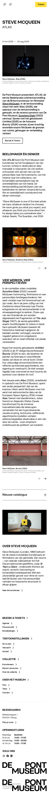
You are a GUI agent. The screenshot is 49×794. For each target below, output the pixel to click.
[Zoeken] (10, 4)
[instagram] (3, 756)
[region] (24, 522)
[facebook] (7, 756)
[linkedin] (11, 756)
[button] (39, 268)
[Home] (24, 768)
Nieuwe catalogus (14, 495)
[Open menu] (4, 4)
